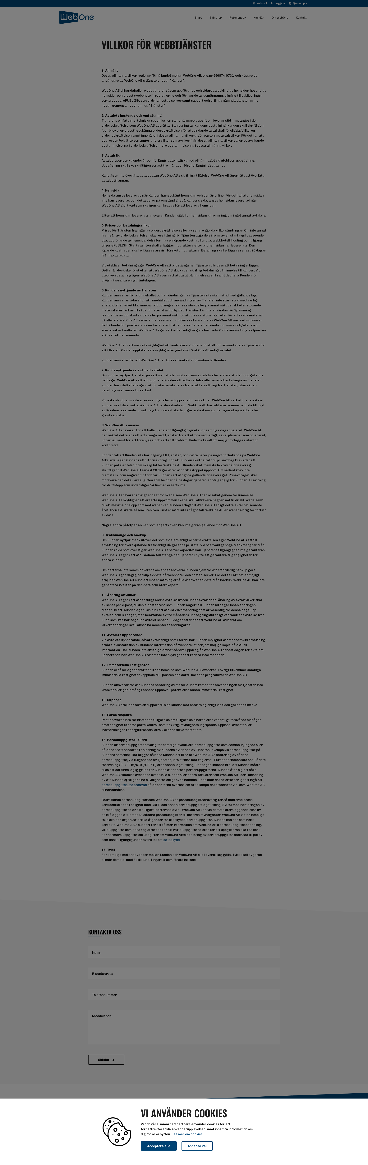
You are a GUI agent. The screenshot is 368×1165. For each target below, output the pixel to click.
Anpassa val (197, 1146)
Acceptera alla (158, 1146)
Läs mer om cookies (187, 1134)
